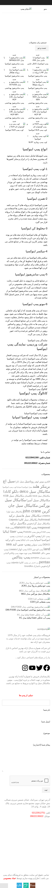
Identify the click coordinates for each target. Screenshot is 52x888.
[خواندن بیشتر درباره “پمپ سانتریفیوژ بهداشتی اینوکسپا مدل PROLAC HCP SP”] (30, 108)
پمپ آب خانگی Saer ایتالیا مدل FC (34, 618)
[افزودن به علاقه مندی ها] (30, 98)
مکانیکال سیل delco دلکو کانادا (26, 492)
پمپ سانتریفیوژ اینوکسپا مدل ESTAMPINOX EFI (14, 65)
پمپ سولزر (36, 544)
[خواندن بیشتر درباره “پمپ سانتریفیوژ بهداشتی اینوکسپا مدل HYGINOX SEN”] (30, 94)
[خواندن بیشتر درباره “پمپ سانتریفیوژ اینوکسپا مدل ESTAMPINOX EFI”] (7, 57)
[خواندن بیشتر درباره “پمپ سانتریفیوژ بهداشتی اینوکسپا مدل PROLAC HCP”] (7, 94)
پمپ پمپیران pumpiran (40, 558)
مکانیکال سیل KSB (13, 495)
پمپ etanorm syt (25, 527)
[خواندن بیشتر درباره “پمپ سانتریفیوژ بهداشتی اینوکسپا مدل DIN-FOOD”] (7, 81)
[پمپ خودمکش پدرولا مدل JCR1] (34, 583)
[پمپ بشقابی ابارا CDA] (39, 599)
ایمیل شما (45, 721)
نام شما (46, 710)
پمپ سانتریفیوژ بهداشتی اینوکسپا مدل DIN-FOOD (14, 89)
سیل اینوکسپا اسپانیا (24, 487)
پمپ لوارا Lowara (18, 549)
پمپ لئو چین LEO (35, 549)
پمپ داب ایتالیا (27, 540)
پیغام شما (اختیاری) (41, 745)
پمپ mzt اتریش (43, 532)
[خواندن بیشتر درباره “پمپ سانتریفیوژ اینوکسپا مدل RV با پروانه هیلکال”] (7, 69)
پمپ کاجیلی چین (34, 563)
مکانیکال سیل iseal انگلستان (37, 496)
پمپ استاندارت (21, 536)
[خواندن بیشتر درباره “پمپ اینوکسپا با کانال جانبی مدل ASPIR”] (30, 57)
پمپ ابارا (45, 536)
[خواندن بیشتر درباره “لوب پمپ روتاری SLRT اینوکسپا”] (30, 135)
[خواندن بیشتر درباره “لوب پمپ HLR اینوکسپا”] (30, 123)
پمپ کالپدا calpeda (19, 562)
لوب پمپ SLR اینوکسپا (14, 130)
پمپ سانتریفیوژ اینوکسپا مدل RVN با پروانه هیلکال (38, 89)
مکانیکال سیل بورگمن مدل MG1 (35, 594)
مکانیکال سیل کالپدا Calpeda (23, 519)
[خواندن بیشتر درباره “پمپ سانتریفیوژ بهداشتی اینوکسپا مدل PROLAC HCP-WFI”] (7, 108)
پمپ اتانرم (34, 536)
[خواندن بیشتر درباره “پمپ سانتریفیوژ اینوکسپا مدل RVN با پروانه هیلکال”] (30, 81)
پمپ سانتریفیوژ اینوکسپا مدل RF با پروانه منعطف (38, 77)
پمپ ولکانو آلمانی (11, 553)
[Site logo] (26, 9)
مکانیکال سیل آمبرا (38, 500)
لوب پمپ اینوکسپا (10, 487)
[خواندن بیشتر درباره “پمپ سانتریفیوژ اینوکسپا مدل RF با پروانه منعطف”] (30, 69)
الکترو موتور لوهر (42, 481)
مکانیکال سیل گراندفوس (38, 523)
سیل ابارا (19, 481)
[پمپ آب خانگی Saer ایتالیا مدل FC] (33, 615)
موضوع (46, 733)
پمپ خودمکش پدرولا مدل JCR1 (35, 586)
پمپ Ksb (10, 527)
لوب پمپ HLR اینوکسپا (38, 130)
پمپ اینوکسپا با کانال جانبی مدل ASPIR (37, 65)
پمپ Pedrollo (29, 532)
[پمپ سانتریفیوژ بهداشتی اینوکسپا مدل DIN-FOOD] (30, 607)
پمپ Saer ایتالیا (13, 531)
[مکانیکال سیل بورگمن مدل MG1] (34, 591)
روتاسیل (29, 481)
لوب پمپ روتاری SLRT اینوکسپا (38, 143)
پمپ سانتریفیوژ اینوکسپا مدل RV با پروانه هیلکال (14, 77)
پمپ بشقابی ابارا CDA (40, 602)
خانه (43, 29)
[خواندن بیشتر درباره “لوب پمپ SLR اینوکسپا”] (7, 123)
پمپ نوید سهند (25, 553)
